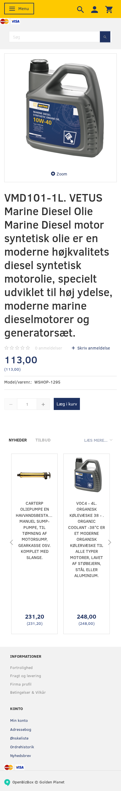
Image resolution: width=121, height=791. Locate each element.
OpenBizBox (22, 782)
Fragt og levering (25, 675)
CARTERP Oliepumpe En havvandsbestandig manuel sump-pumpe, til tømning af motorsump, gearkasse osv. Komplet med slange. (34, 530)
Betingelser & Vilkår (28, 692)
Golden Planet (51, 782)
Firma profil (21, 684)
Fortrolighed (21, 667)
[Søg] (105, 36)
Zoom (62, 174)
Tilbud (43, 440)
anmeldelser (48, 348)
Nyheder (18, 440)
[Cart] (109, 9)
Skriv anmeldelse (93, 348)
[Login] (94, 9)
